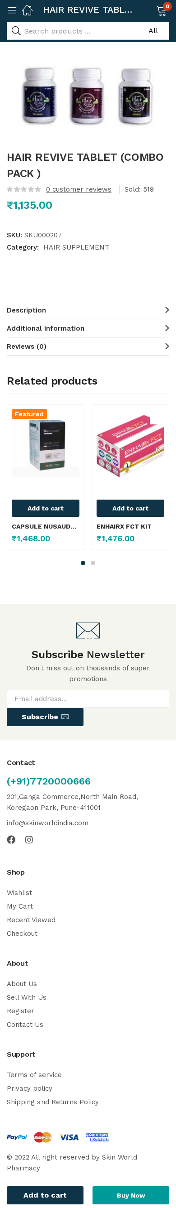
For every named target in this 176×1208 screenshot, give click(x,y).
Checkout (22, 933)
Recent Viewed (31, 920)
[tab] (88, 310)
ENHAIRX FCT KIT (124, 526)
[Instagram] (29, 839)
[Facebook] (11, 839)
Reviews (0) (26, 346)
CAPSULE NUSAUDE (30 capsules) (45, 526)
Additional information (45, 328)
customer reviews (78, 189)
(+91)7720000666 (49, 781)
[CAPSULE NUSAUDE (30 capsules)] (45, 443)
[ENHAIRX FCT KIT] (130, 443)
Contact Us (25, 1024)
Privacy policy (29, 1088)
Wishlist (19, 893)
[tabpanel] (45, 480)
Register (20, 1011)
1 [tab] (83, 563)
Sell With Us (26, 997)
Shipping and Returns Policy (53, 1102)
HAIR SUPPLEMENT (76, 247)
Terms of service (34, 1075)
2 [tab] (93, 563)
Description (26, 310)
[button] (150, 10)
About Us (22, 984)
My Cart (20, 906)
